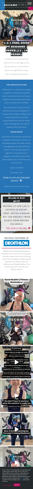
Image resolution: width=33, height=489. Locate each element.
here (22, 478)
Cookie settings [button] (7, 485)
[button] (16, 179)
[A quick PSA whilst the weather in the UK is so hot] (16, 395)
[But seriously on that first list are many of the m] (16, 362)
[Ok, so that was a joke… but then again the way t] (16, 462)
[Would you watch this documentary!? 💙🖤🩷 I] (16, 328)
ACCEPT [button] (17, 485)
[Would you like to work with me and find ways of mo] (16, 429)
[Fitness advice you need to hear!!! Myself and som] (16, 295)
